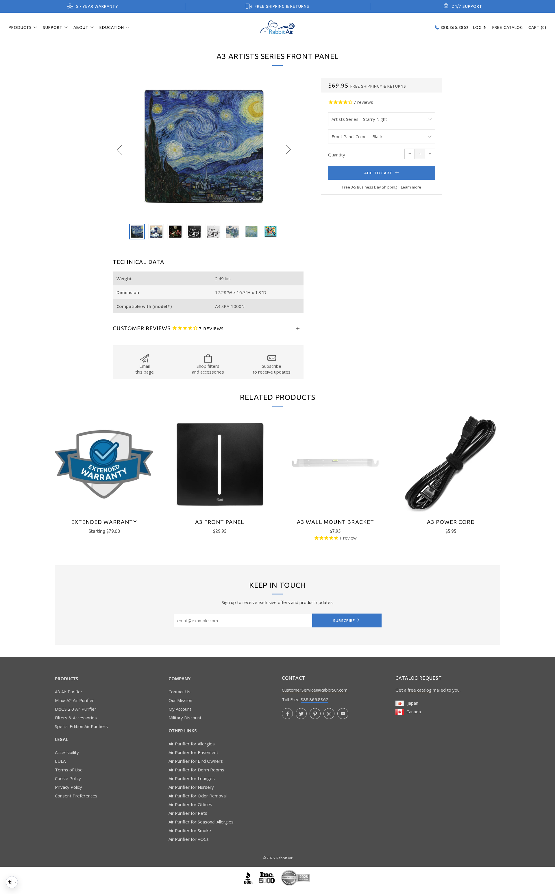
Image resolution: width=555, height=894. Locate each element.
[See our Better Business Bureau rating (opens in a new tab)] (249, 877)
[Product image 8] (270, 231)
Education (111, 27)
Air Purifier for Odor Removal (198, 796)
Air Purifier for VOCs (189, 839)
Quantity (336, 155)
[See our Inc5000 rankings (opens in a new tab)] (267, 877)
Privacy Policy (68, 787)
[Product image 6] (232, 231)
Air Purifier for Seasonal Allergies (201, 822)
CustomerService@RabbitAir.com (314, 690)
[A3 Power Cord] (451, 464)
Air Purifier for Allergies (192, 744)
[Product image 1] (137, 231)
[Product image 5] (213, 231)
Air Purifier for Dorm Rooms (196, 770)
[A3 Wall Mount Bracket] (335, 464)
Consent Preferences (76, 796)
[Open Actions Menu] (12, 882)
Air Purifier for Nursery (191, 787)
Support (52, 27)
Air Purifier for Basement (193, 752)
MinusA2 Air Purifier (74, 700)
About (80, 27)
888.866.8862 (314, 699)
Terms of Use (69, 770)
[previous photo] (119, 149)
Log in (480, 27)
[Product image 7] (251, 231)
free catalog (420, 690)
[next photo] (288, 149)
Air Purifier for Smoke (190, 830)
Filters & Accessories (76, 718)
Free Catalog (507, 27)
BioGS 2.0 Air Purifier (75, 709)
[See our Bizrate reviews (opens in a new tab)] (295, 877)
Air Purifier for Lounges (192, 778)
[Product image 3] (175, 231)
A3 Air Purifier (68, 691)
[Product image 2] (156, 231)
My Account (180, 709)
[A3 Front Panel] (220, 464)
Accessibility (67, 752)
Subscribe (344, 620)
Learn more (411, 187)
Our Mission (180, 700)
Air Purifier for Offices (190, 804)
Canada (412, 711)
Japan (411, 703)
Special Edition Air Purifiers (81, 726)
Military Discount (185, 718)
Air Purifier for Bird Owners (196, 761)
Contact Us (179, 691)
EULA (60, 761)
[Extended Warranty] (104, 464)
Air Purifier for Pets (188, 813)
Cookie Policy (68, 778)
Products (20, 27)
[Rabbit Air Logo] (277, 27)
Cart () (537, 27)
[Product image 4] (194, 231)
